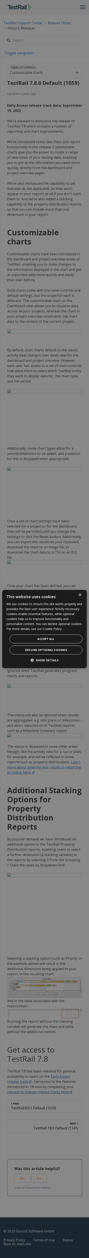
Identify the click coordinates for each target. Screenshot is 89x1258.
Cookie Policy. (52, 629)
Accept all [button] (45, 639)
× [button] (79, 595)
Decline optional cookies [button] (46, 650)
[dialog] (44, 629)
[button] (45, 660)
